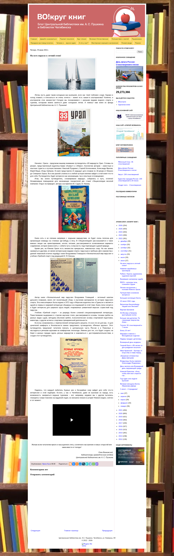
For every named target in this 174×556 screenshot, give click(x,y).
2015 (121, 429)
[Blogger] (70, 464)
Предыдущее (107, 531)
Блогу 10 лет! (125, 330)
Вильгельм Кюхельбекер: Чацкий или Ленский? (130, 305)
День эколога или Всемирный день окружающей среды (131, 367)
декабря (124, 241)
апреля (124, 396)
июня (123, 260)
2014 (121, 433)
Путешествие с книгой (120, 39)
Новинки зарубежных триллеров (128, 270)
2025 (121, 229)
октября (124, 248)
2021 (121, 410)
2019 (121, 417)
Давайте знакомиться (48, 39)
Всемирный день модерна (130, 342)
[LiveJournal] (83, 464)
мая (122, 393)
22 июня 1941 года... (128, 301)
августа (124, 254)
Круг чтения (81, 39)
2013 (121, 436)
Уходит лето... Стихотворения (129, 185)
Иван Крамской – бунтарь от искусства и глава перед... (131, 352)
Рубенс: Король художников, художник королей (131, 275)
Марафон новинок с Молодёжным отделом (130, 335)
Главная (34, 39)
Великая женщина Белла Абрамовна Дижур (130, 385)
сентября (124, 251)
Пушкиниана (137, 39)
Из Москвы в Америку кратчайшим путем (128, 314)
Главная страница (71, 531)
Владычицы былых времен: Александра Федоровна (130, 362)
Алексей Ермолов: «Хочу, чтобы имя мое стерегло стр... (130, 373)
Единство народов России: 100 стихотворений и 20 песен (130, 180)
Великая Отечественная (98, 39)
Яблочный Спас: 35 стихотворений (125, 163)
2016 (121, 426)
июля (123, 257)
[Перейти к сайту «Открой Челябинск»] (130, 139)
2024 (121, 232)
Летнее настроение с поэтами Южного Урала (130, 288)
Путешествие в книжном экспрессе (129, 294)
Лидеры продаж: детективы (130, 339)
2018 (121, 420)
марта (123, 400)
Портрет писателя (67, 39)
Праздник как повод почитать (42, 43)
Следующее (35, 531)
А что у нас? (83, 43)
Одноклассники (124, 105)
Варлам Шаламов (127, 310)
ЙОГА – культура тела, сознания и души (129, 283)
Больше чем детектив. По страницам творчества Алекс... (130, 320)
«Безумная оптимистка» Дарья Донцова (129, 357)
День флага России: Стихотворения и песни (127, 169)
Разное (138, 43)
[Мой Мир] (80, 464)
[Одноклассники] (77, 464)
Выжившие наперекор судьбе (131, 279)
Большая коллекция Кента (130, 298)
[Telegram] (90, 464)
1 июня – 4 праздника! (129, 389)
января (124, 406)
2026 (121, 225)
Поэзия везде (126, 43)
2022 (121, 238)
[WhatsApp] (93, 464)
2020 (121, 413)
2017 (121, 423)
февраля (124, 403)
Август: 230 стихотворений (128, 174)
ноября (124, 244)
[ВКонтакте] (73, 464)
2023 (121, 235)
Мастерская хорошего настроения (104, 43)
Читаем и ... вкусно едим (66, 43)
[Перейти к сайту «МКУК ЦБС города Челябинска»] (130, 120)
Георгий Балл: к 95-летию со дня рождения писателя (131, 346)
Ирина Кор (46, 464)
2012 (121, 439)
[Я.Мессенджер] (86, 464)
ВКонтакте (122, 102)
